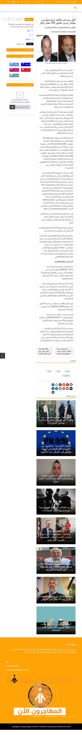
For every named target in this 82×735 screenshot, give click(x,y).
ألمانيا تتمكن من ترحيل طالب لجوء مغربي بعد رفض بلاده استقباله (56, 627)
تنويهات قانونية (37, 716)
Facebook (27, 64)
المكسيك (66, 375)
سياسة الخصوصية (51, 716)
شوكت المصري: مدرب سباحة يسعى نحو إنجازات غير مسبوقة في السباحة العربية (56, 566)
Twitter (16, 64)
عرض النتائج (21, 44)
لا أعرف (27, 39)
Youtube (28, 70)
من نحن (71, 716)
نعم (28, 30)
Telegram (16, 75)
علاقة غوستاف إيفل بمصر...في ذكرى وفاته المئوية (44, 351)
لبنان (49, 371)
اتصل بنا (63, 716)
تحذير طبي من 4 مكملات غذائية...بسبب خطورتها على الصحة (64, 351)
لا (29, 35)
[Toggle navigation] (74, 7)
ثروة (58, 371)
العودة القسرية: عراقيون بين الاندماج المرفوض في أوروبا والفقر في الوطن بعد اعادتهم (56, 448)
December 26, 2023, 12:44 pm (63, 32)
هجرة (67, 371)
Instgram (16, 70)
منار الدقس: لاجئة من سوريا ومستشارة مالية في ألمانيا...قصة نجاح (56, 478)
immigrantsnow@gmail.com (16, 670)
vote (30, 43)
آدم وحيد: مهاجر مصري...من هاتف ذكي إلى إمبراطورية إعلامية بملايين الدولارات (56, 419)
